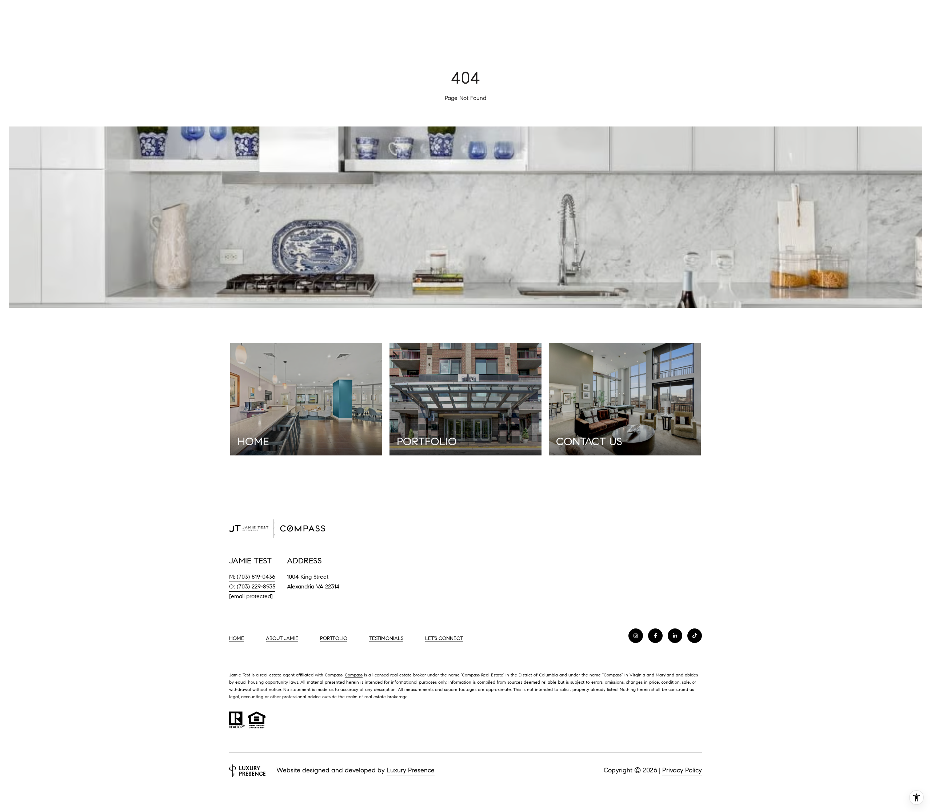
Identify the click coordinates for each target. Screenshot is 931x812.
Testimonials (386, 638)
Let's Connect (444, 639)
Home (236, 638)
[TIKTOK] (694, 635)
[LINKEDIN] (675, 635)
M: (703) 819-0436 (252, 576)
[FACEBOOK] (655, 635)
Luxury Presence (411, 770)
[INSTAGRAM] (635, 635)
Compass (354, 675)
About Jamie (282, 638)
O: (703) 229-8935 (252, 586)
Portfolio (333, 638)
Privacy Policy (682, 770)
